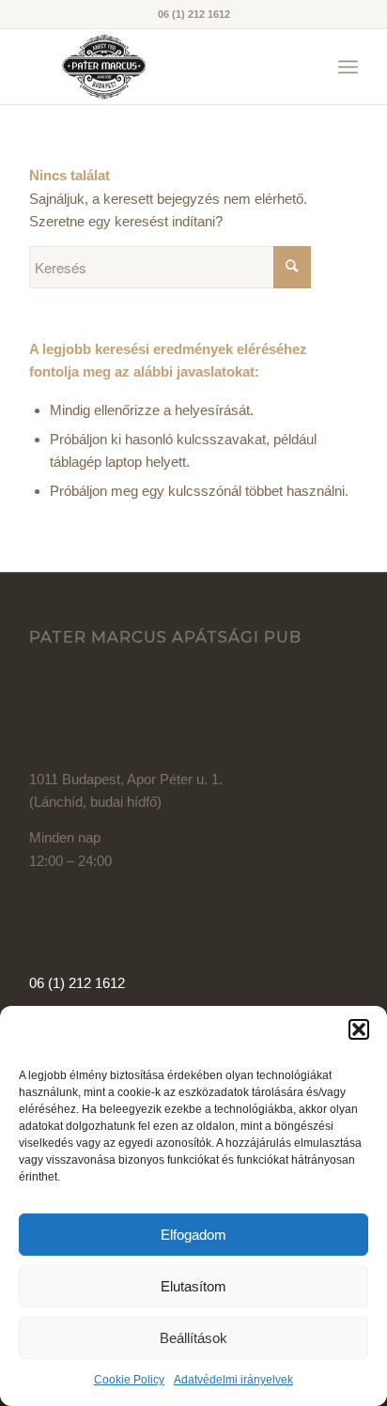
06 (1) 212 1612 (77, 983)
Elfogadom (193, 1235)
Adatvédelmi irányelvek (233, 1379)
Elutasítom (193, 1286)
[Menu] (348, 66)
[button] (358, 1029)
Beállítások (193, 1338)
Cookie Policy (129, 1379)
